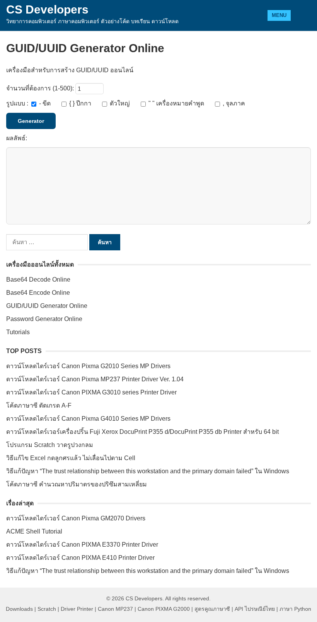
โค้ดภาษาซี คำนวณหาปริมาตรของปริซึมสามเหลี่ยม (76, 484)
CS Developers (47, 9)
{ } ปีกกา (80, 103)
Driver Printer (77, 609)
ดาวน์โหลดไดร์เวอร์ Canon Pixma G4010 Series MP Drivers (88, 418)
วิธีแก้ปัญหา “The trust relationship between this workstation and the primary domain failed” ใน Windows (147, 471)
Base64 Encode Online (38, 292)
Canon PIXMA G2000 (164, 609)
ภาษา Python (295, 609)
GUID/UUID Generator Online (46, 306)
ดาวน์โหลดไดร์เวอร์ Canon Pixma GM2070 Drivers (75, 518)
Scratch (46, 609)
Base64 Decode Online (38, 279)
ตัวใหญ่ (119, 103)
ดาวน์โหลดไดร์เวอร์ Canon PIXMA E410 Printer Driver (80, 557)
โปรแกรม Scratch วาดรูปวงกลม (49, 445)
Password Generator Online (44, 319)
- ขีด (44, 103)
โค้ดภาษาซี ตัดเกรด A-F (39, 405)
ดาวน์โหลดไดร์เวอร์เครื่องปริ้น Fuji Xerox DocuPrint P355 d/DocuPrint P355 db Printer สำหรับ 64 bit (142, 431)
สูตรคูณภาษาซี (212, 609)
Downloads (19, 609)
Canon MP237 (115, 609)
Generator (31, 121)
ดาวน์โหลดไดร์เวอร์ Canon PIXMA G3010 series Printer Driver (91, 392)
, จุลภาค (233, 103)
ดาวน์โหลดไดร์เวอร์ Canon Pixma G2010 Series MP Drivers (88, 366)
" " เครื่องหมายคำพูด (176, 103)
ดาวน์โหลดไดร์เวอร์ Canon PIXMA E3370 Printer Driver (82, 544)
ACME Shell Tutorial (34, 531)
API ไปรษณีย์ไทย (255, 609)
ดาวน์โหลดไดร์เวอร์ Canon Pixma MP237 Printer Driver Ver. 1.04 (95, 379)
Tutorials (18, 332)
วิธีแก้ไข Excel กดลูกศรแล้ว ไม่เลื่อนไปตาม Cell (70, 458)
